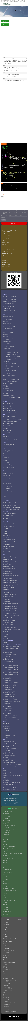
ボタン (2, 196)
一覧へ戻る (4, 21)
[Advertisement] (14, 41)
